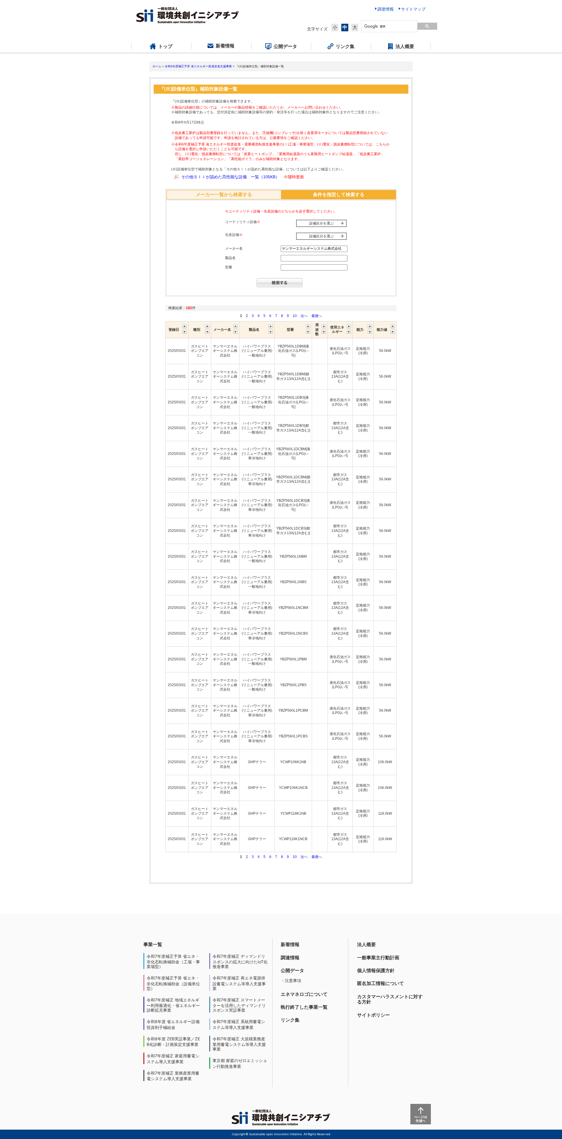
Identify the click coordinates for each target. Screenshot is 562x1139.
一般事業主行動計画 (378, 957)
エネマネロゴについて (304, 994)
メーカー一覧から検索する (224, 194)
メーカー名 (234, 248)
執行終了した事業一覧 (304, 1007)
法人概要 (366, 944)
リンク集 (290, 1019)
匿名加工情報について (380, 983)
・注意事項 (291, 980)
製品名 (230, 258)
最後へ (316, 316)
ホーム (157, 66)
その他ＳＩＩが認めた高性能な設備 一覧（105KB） (230, 176)
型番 (228, 267)
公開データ (292, 970)
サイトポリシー (373, 1015)
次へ (304, 316)
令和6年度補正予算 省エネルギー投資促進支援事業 (198, 66)
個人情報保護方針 (376, 970)
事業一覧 (152, 944)
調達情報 (290, 957)
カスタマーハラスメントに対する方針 (390, 999)
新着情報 (290, 944)
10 (295, 316)
